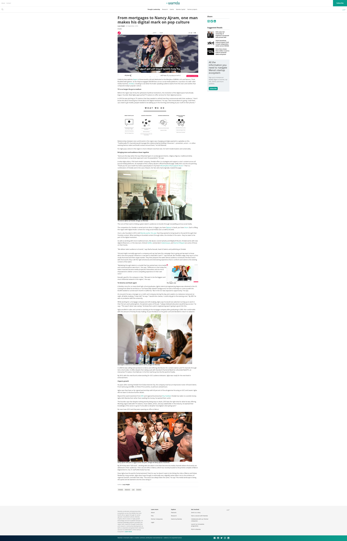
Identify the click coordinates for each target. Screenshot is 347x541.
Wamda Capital (180, 9)
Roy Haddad (166, 396)
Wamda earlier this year (148, 233)
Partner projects (192, 9)
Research (165, 9)
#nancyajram (173, 166)
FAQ (152, 516)
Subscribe (340, 3)
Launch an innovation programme (197, 525)
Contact (8, 3)
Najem (135, 79)
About (3, 3)
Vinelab (131, 84)
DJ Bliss (149, 243)
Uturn (186, 227)
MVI (142, 396)
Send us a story (195, 512)
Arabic (120, 29)
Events (172, 9)
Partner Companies (157, 519)
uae (133, 490)
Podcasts (173, 512)
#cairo (181, 166)
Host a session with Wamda (199, 516)
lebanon (127, 490)
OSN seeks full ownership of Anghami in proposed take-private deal (222, 34)
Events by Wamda (176, 519)
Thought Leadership (153, 9)
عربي (344, 9)
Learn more (128, 531)
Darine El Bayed (179, 243)
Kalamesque (166, 243)
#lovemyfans (164, 166)
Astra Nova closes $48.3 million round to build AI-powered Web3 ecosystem (222, 51)
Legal (152, 522)
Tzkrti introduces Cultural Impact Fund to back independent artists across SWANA (222, 43)
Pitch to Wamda (196, 529)
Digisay (168, 227)
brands (139, 490)
